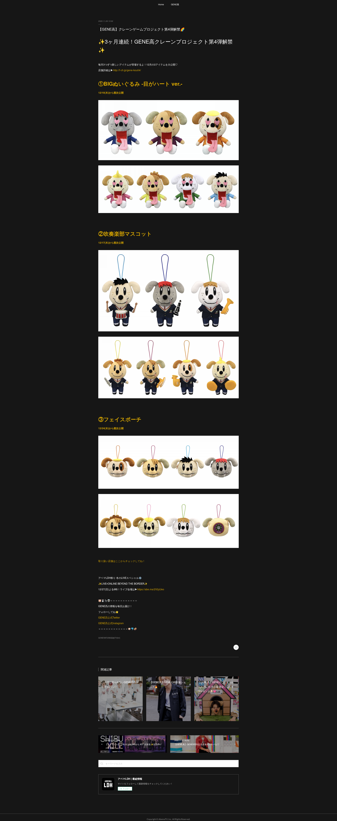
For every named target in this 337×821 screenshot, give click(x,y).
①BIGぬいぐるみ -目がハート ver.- (140, 83)
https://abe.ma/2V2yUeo (150, 589)
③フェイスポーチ (119, 419)
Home (161, 4)
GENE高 (175, 4)
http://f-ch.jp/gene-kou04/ (127, 70)
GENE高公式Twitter (109, 617)
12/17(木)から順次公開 (111, 242)
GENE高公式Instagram (111, 623)
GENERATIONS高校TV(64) (109, 638)
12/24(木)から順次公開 (111, 428)
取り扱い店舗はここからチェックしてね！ (121, 561)
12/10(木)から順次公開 (111, 92)
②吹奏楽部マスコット (125, 233)
